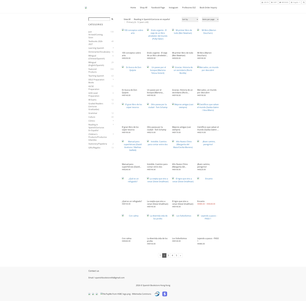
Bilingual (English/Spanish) (96, 64)
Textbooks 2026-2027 (95, 42)
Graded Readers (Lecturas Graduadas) (95, 106)
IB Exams (92, 99)
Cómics (91, 120)
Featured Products (92, 70)
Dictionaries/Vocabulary (96, 52)
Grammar (92, 113)
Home (133, 7)
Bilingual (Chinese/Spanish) (96, 57)
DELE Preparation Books (96, 81)
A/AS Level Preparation (93, 94)
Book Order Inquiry (208, 7)
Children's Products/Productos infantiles (96, 137)
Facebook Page (158, 7)
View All (127, 19)
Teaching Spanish (96, 75)
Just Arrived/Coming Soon (95, 34)
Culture (91, 117)
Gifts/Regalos (94, 147)
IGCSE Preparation (93, 88)
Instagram (173, 7)
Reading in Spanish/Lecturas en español (96, 127)
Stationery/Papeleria (96, 143)
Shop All (143, 7)
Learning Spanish (96, 48)
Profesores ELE (189, 7)
